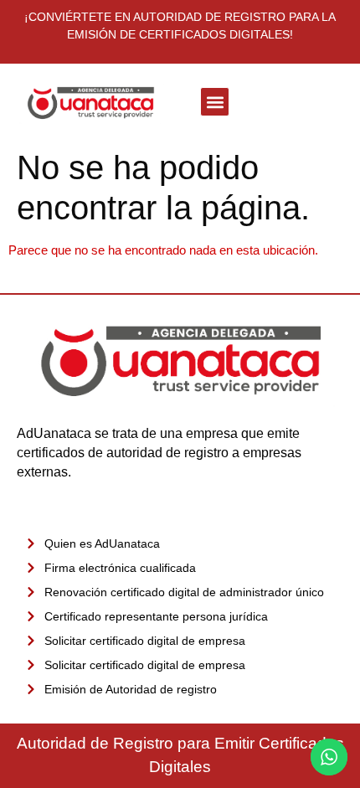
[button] (214, 101)
